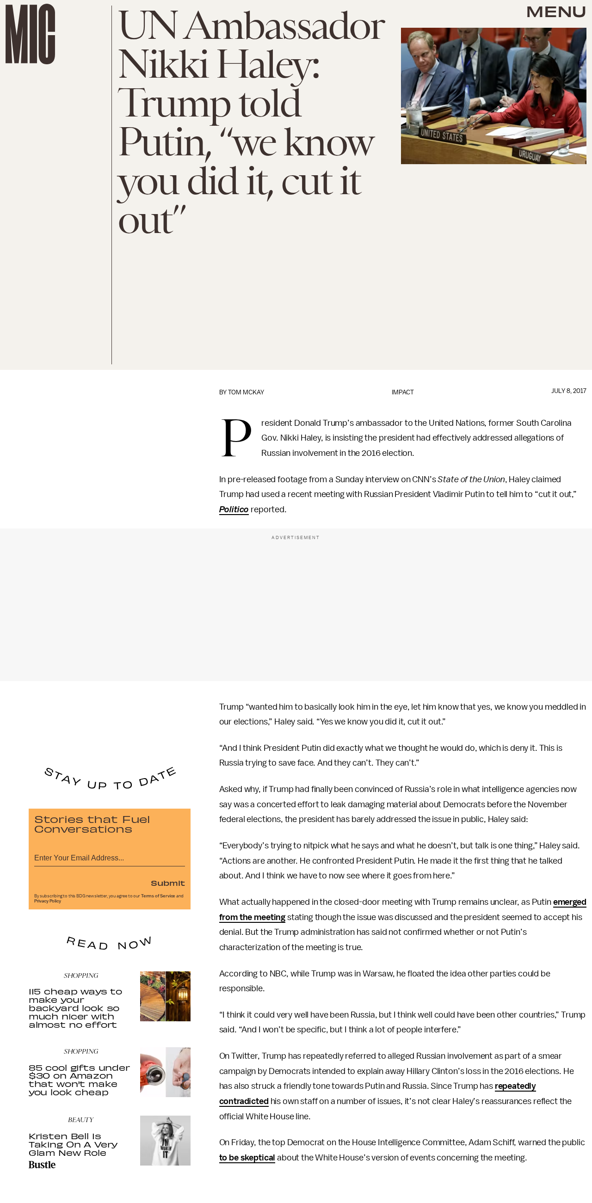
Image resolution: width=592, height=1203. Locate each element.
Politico (234, 509)
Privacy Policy (47, 901)
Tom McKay (246, 392)
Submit (168, 882)
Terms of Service (158, 896)
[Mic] (30, 34)
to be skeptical (247, 1157)
